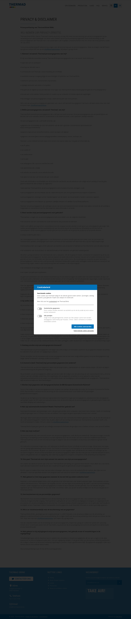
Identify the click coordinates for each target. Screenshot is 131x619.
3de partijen (48, 315)
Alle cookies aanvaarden (82, 326)
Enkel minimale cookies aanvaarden (84, 330)
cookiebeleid (53, 301)
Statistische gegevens (52, 308)
